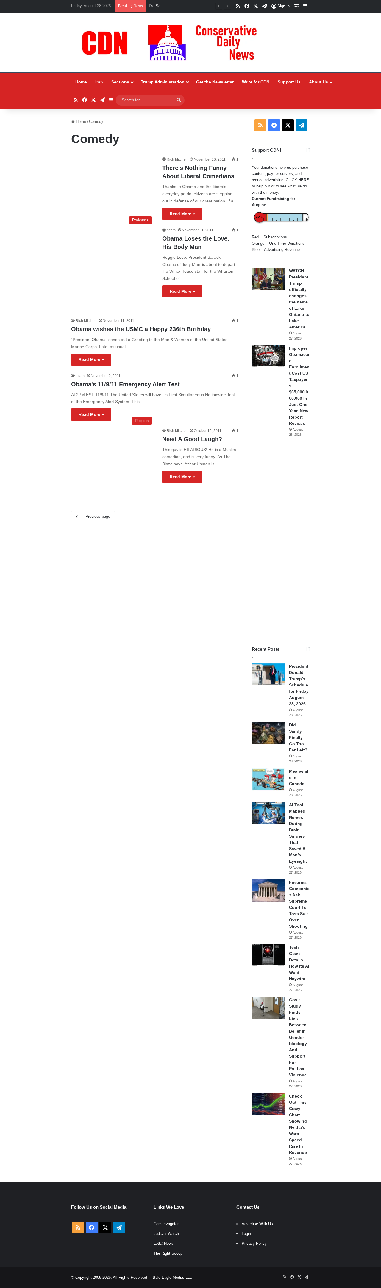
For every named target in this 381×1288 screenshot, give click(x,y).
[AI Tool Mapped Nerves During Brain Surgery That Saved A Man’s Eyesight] (268, 813)
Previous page (97, 516)
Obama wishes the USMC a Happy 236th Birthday (141, 329)
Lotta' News (164, 1243)
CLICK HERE (297, 180)
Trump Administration (163, 82)
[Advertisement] (281, 541)
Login (246, 1233)
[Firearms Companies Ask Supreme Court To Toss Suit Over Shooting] (268, 890)
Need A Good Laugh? (192, 439)
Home (81, 82)
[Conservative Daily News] (172, 43)
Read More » (182, 213)
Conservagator (166, 1224)
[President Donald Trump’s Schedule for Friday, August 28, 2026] (268, 674)
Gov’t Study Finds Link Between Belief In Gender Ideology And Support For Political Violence (298, 1037)
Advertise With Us (257, 1224)
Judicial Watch (166, 1233)
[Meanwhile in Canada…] (268, 779)
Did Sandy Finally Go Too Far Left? (179, 6)
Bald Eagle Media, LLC (172, 1277)
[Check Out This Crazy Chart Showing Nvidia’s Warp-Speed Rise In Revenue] (268, 1104)
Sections (120, 82)
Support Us (289, 82)
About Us (318, 82)
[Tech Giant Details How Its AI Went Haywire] (268, 955)
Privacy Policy (254, 1243)
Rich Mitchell (177, 159)
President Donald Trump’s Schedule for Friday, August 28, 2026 (299, 685)
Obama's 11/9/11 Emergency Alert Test (125, 384)
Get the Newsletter (215, 82)
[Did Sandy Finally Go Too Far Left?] (268, 733)
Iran (99, 82)
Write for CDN (255, 82)
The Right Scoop (168, 1253)
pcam (171, 230)
